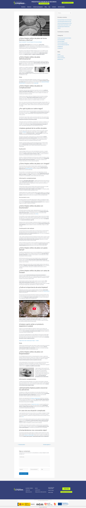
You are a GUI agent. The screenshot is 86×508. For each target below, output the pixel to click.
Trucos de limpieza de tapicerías (63, 44)
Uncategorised (60, 46)
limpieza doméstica (29, 168)
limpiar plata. (36, 83)
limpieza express (46, 291)
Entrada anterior (21, 444)
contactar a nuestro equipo (29, 435)
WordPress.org (60, 59)
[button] (44, 3)
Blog (46, 6)
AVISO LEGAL (51, 490)
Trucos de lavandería (61, 39)
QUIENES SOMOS (29, 488)
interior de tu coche (35, 404)
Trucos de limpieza (30, 42)
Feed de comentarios (61, 57)
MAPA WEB (50, 492)
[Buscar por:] (65, 12)
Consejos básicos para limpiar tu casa (64, 24)
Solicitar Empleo (61, 6)
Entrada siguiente (47, 444)
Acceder (59, 54)
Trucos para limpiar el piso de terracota (64, 19)
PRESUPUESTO (29, 492)
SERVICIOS (28, 490)
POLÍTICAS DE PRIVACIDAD (51, 488)
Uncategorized (60, 48)
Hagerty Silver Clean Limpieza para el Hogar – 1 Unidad (29, 340)
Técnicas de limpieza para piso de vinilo (65, 23)
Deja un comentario (22, 42)
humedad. (24, 131)
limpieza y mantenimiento (35, 398)
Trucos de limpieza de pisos (62, 43)
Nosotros (23, 6)
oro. (23, 416)
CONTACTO (37, 490)
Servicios (29, 6)
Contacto (54, 6)
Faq (49, 6)
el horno (36, 213)
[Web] (45, 469)
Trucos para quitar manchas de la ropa (64, 21)
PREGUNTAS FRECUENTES (40, 492)
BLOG (36, 488)
